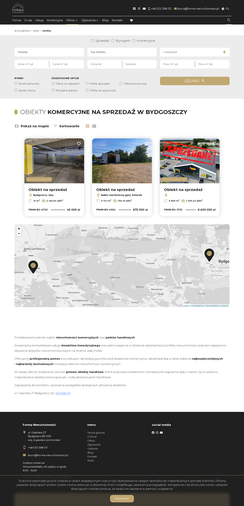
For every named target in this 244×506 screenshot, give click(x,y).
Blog (105, 20)
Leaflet (185, 305)
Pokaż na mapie (35, 126)
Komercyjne (55, 20)
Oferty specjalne (100, 83)
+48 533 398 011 (38, 447)
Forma (16, 20)
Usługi (39, 20)
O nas (28, 20)
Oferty (70, 20)
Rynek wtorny (27, 90)
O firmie (92, 436)
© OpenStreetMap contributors (216, 305)
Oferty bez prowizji (135, 83)
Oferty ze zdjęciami (67, 83)
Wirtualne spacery (67, 90)
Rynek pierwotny (29, 83)
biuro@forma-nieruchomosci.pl (48, 455)
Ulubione (92, 448)
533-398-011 (63, 393)
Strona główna (96, 432)
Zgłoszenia (93, 444)
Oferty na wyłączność (103, 90)
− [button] (19, 234)
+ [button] (19, 229)
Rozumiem (122, 498)
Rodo (90, 460)
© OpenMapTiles (196, 305)
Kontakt (117, 20)
